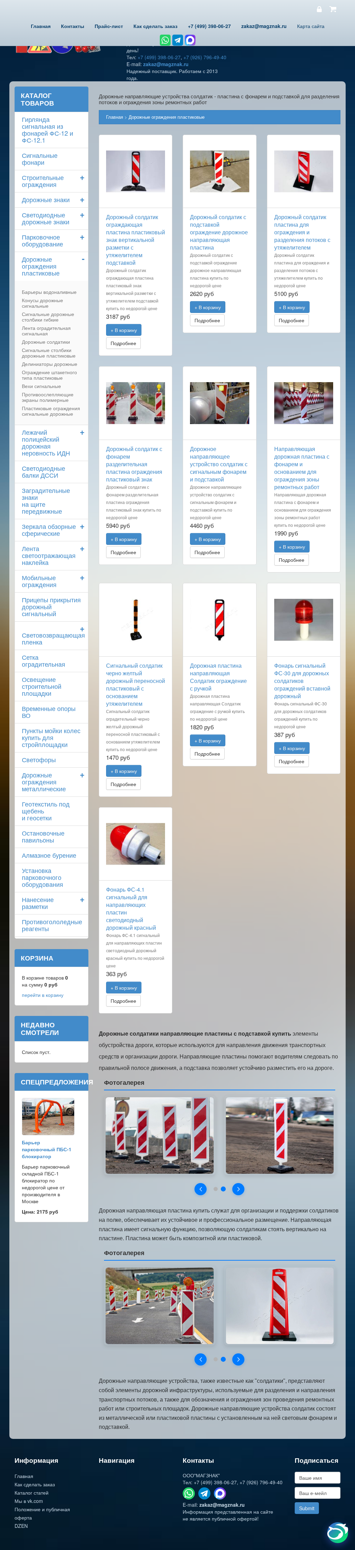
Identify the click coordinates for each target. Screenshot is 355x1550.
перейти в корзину (42, 994)
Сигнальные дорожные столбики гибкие (48, 316)
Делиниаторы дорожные (49, 363)
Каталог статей (32, 1492)
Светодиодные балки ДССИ (43, 471)
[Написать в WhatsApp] (165, 40)
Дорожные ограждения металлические (44, 781)
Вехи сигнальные (41, 385)
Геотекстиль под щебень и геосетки (46, 810)
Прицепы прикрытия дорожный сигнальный (51, 606)
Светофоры (39, 759)
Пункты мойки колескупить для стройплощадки (51, 737)
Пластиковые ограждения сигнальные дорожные (51, 411)
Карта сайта (310, 25)
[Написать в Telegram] (177, 40)
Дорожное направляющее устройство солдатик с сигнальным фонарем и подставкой (219, 464)
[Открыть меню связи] (337, 1532)
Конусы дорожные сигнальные (42, 303)
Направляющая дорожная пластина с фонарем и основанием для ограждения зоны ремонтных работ (301, 468)
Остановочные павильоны (43, 836)
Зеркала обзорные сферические (49, 530)
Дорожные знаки (46, 199)
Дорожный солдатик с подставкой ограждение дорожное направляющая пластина (219, 232)
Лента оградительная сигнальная (46, 330)
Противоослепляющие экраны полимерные (47, 397)
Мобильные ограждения (39, 581)
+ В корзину (124, 329)
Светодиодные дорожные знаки (45, 218)
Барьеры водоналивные (49, 291)
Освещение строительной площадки (41, 686)
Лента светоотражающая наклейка (49, 555)
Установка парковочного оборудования (42, 877)
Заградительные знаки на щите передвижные (46, 500)
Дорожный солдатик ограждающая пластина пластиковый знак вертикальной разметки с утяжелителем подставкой (135, 240)
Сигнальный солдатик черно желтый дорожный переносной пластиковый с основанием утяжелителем (135, 684)
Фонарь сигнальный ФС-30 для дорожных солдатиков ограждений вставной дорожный (302, 680)
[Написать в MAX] (190, 40)
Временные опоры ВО (49, 712)
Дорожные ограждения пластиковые (167, 117)
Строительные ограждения (43, 181)
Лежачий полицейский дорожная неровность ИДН (46, 442)
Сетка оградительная (43, 660)
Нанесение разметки (38, 903)
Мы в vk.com (29, 1500)
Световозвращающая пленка (53, 638)
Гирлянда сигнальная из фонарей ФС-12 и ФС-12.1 (47, 129)
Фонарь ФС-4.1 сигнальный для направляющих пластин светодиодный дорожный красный (131, 908)
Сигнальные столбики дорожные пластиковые (49, 352)
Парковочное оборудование (42, 240)
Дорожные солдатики (46, 341)
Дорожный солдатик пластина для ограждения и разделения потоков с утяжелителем (302, 232)
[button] (200, 1189)
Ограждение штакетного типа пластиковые (49, 375)
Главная (114, 117)
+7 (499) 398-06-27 (159, 57)
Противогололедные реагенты (52, 925)
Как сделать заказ (35, 1484)
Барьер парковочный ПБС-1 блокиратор (46, 1149)
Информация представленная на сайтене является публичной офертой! (228, 1515)
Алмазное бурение (49, 854)
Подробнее (123, 343)
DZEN (21, 1525)
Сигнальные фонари (40, 158)
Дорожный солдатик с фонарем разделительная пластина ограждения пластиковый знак (134, 464)
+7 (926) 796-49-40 (204, 57)
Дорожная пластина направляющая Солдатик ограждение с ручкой (218, 676)
